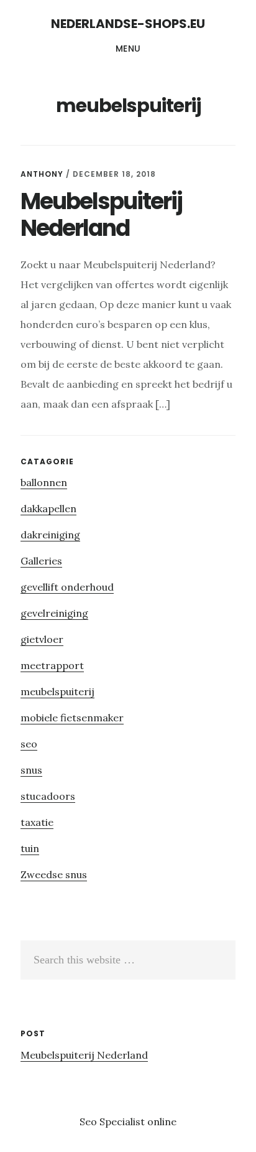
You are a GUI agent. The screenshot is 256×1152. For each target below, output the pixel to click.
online (161, 1121)
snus (31, 770)
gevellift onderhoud (67, 587)
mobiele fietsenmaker (72, 717)
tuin (30, 848)
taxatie (37, 822)
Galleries (41, 561)
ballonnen (44, 482)
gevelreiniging (54, 613)
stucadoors (48, 796)
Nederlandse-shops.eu (128, 23)
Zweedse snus (54, 874)
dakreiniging (50, 534)
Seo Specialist (113, 1121)
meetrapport (52, 665)
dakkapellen (48, 508)
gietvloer (42, 639)
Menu (128, 48)
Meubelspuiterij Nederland (101, 214)
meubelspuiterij (57, 691)
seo (29, 744)
